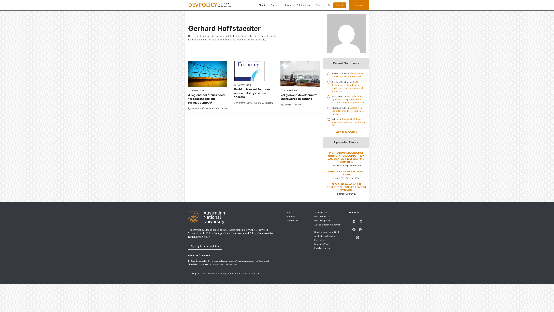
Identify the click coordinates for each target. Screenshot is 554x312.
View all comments (346, 131)
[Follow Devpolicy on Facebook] (354, 229)
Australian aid (320, 212)
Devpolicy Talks (321, 244)
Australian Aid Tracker (324, 236)
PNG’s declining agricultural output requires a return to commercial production (348, 99)
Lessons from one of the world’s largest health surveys (348, 111)
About (262, 5)
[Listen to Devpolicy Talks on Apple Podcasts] (357, 237)
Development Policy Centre (327, 232)
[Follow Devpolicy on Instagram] (361, 221)
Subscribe (359, 5)
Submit (340, 5)
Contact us (292, 220)
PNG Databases (322, 248)
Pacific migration (322, 220)
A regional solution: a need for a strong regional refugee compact (206, 98)
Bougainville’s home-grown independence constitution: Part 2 (348, 122)
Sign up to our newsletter (205, 246)
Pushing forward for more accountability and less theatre (252, 93)
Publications (303, 5)
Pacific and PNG (322, 216)
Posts (288, 5)
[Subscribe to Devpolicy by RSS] (361, 229)
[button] (329, 5)
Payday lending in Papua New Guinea (346, 173)
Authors (275, 5)
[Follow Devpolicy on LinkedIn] (354, 221)
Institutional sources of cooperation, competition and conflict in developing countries (346, 157)
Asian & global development (327, 224)
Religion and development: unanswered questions (299, 97)
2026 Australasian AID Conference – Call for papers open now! (346, 187)
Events (319, 5)
